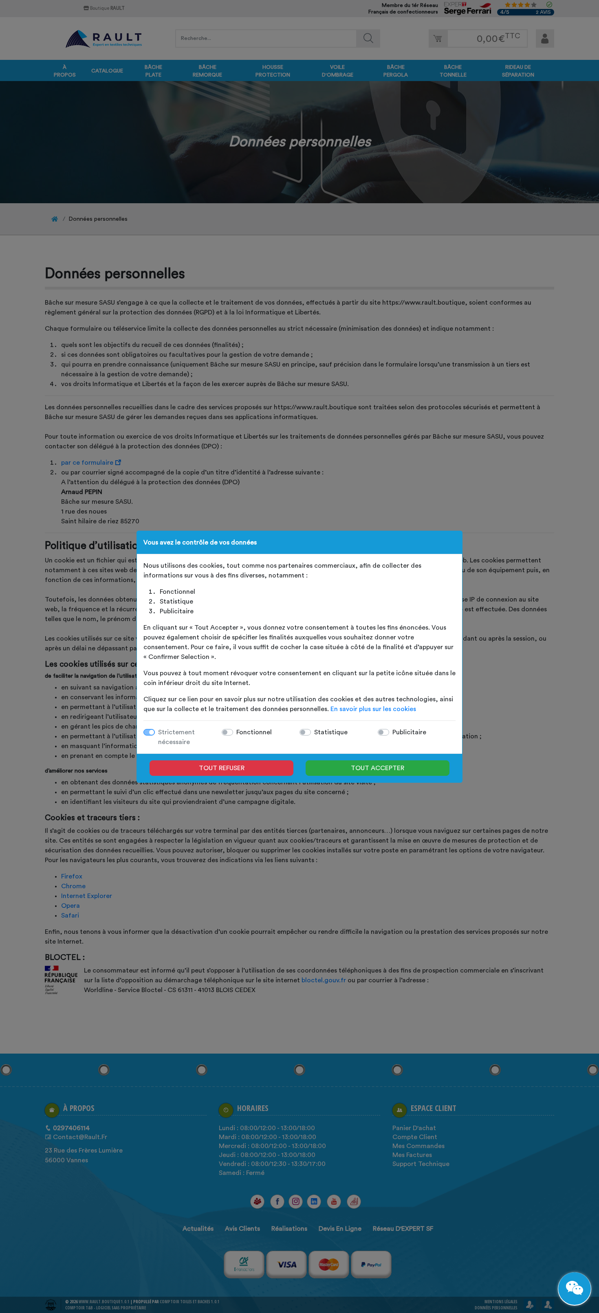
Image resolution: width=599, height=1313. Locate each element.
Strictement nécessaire (176, 737)
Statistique (331, 732)
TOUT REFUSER (221, 768)
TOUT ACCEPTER (377, 768)
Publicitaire (409, 732)
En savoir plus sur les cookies (373, 709)
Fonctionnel (254, 732)
